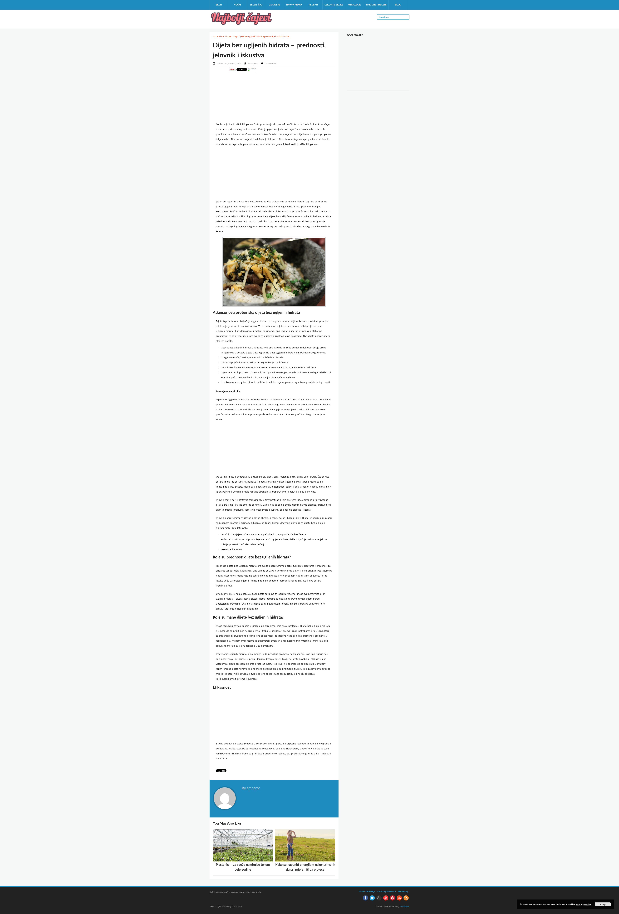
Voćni (237, 5)
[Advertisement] (274, 95)
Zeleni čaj (256, 5)
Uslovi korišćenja (367, 891)
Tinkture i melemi (376, 5)
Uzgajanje (354, 5)
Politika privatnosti (386, 891)
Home (228, 36)
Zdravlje (274, 5)
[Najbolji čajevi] (242, 24)
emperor (254, 63)
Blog (398, 5)
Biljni (219, 5)
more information (583, 904)
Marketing (403, 891)
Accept (602, 904)
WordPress (404, 906)
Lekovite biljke (333, 5)
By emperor (251, 788)
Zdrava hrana (294, 5)
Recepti (313, 5)
